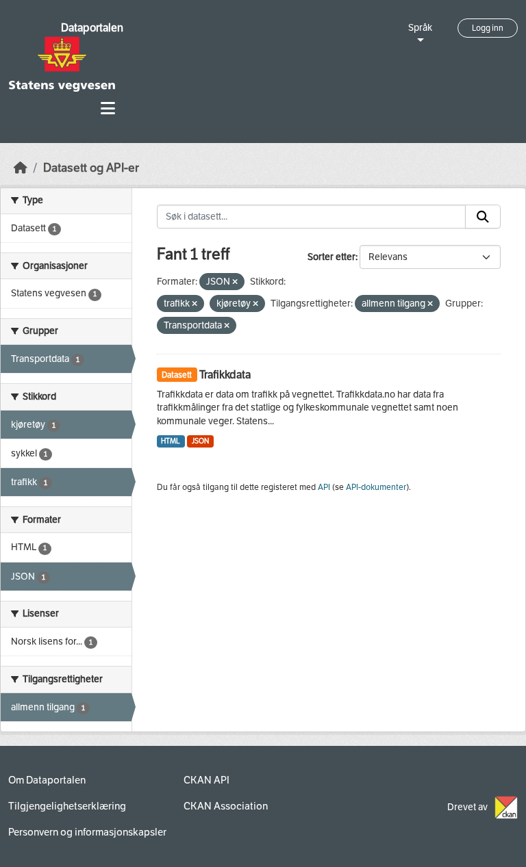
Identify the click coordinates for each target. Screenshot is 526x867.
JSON (200, 441)
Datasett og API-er (91, 168)
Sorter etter (331, 257)
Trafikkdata (225, 374)
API (324, 487)
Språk (420, 28)
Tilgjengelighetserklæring (67, 806)
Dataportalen (92, 27)
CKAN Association (226, 806)
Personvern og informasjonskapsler (87, 832)
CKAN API (206, 780)
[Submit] (483, 217)
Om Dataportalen (47, 780)
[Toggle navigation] (107, 108)
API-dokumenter (376, 487)
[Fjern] (235, 282)
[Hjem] (20, 168)
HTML (170, 441)
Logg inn (487, 28)
